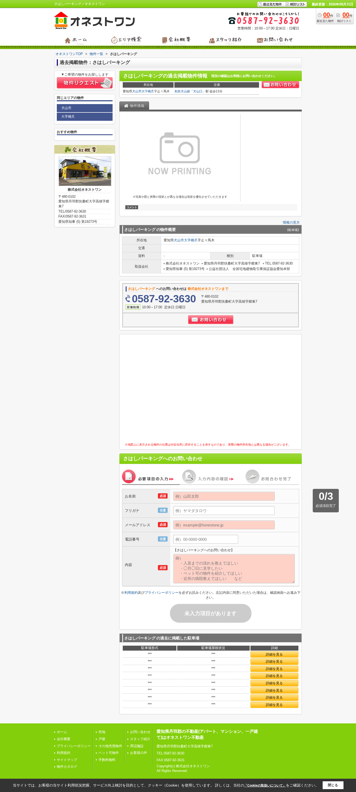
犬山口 (197, 91)
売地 (102, 732)
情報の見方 (291, 222)
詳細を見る (274, 654)
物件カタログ (67, 767)
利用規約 (131, 593)
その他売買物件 (110, 746)
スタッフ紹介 (140, 739)
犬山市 (137, 91)
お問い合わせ (140, 732)
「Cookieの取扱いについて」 (265, 785)
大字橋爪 (148, 91)
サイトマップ (67, 760)
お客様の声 (138, 753)
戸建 (102, 739)
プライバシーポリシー (162, 593)
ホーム (62, 732)
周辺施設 (137, 746)
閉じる (333, 785)
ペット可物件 (109, 753)
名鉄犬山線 (182, 91)
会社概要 (63, 739)
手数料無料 (107, 760)
